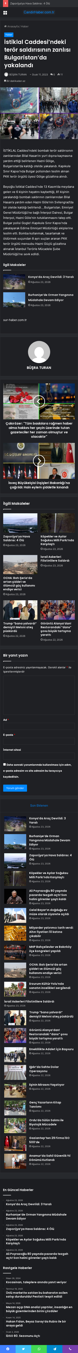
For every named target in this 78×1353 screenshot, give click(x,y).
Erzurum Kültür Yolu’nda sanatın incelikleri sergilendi (49, 986)
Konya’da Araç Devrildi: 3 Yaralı (51, 277)
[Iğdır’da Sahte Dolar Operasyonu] (15, 1072)
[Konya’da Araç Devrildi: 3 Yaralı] (14, 281)
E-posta (9, 734)
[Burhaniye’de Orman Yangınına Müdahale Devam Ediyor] (14, 299)
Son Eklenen (39, 805)
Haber (25, 26)
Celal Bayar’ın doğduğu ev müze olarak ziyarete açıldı (49, 912)
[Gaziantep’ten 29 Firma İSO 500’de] (15, 1143)
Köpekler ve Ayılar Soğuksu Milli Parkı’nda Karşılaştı (57, 540)
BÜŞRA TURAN (18, 74)
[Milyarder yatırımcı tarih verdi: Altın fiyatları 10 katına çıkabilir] (15, 933)
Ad (6, 719)
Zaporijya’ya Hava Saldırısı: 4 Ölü (30, 3)
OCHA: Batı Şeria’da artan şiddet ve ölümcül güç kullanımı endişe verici (19, 583)
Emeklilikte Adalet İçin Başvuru (51, 1049)
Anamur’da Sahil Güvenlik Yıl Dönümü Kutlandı (49, 1158)
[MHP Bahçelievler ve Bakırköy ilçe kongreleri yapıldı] (15, 952)
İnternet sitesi (12, 749)
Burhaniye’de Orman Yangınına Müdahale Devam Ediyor (49, 840)
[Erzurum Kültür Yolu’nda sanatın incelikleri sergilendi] (15, 989)
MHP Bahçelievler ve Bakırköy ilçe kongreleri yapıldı (50, 949)
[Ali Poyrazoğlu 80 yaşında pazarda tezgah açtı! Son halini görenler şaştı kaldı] (15, 896)
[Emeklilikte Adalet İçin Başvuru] (15, 1054)
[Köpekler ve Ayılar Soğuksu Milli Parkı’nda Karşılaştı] (58, 522)
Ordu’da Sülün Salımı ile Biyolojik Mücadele (46, 1122)
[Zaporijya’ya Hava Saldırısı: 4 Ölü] (20, 522)
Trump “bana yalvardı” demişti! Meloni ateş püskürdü (20, 627)
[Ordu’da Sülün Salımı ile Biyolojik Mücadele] (15, 1125)
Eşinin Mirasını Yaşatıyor (46, 1085)
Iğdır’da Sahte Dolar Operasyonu (44, 1069)
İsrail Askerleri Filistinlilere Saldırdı (55, 559)
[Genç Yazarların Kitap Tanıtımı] (15, 1107)
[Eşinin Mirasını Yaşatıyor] (15, 1090)
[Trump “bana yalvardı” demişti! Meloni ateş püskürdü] (20, 609)
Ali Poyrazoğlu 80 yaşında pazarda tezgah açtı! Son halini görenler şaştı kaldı (48, 895)
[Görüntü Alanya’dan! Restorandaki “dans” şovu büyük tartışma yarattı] (58, 609)
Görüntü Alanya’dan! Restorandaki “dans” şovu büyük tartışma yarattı (56, 629)
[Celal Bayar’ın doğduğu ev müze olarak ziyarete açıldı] (15, 915)
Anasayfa (13, 26)
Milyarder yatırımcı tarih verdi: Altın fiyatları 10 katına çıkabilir (51, 932)
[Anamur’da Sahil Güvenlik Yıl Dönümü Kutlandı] (15, 1161)
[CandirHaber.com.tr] (39, 12)
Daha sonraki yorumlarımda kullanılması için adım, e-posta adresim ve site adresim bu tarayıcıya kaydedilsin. (37, 770)
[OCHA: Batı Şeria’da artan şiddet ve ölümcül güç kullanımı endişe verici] (20, 564)
